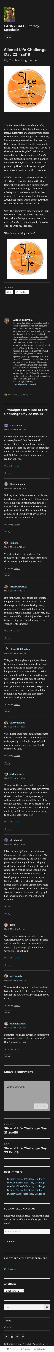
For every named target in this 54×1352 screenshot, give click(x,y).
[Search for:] (24, 1307)
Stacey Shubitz (17, 722)
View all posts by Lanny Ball (24, 384)
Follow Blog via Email (19, 1208)
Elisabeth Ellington (20, 649)
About (7, 1320)
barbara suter (17, 774)
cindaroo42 (16, 425)
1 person (17, 466)
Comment (41, 1106)
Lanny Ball (12, 395)
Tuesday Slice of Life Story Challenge (26, 1179)
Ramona (14, 543)
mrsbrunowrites (18, 586)
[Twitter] (6, 1336)
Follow (10, 1241)
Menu (8, 38)
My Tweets (9, 1269)
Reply (7, 473)
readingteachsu (18, 1023)
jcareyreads (16, 976)
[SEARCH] (47, 1307)
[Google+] (17, 1336)
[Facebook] (12, 1336)
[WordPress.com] (23, 1336)
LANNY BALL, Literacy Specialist (17, 1344)
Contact (8, 1327)
